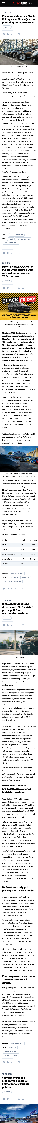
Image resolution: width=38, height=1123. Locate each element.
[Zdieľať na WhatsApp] (19, 34)
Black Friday (13, 577)
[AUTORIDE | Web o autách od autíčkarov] (19, 3)
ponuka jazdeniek (10, 243)
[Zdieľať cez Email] (22, 34)
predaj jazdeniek (23, 239)
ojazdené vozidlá (10, 1055)
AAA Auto (25, 66)
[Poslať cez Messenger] (7, 34)
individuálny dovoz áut (12, 1051)
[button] (3, 3)
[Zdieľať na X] (11, 34)
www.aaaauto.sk (17, 235)
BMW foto (16, 657)
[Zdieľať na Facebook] (3, 34)
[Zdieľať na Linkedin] (15, 34)
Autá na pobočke (16, 66)
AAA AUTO (25, 577)
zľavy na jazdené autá (12, 581)
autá (11, 239)
